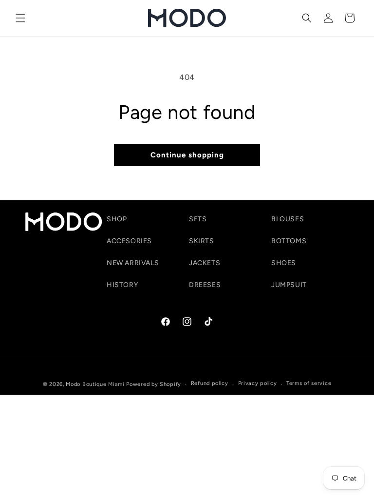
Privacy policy (257, 383)
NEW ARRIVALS (133, 263)
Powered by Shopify (153, 384)
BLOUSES (287, 219)
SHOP (117, 219)
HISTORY (122, 285)
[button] (20, 18)
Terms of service (308, 383)
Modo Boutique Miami (95, 384)
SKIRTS (201, 241)
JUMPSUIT (289, 285)
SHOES (283, 263)
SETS (197, 219)
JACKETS (204, 263)
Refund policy (209, 383)
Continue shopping (187, 155)
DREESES (205, 285)
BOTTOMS (288, 241)
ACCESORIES (129, 241)
